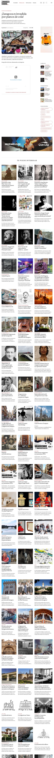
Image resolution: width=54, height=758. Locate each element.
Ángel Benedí (4, 27)
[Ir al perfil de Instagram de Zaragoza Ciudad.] (41, 3)
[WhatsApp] (32, 27)
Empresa (34, 2)
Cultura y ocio (21, 2)
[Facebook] (31, 27)
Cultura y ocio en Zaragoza (6, 10)
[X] (29, 27)
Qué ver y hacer (28, 2)
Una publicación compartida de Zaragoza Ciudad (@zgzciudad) (16, 92)
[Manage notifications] (51, 756)
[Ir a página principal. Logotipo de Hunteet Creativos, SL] (5, 3)
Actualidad (15, 2)
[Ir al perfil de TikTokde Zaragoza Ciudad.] (44, 3)
